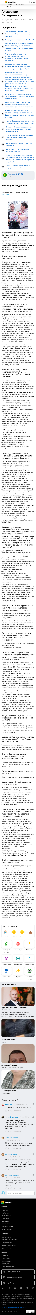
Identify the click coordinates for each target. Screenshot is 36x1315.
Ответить (17, 1111)
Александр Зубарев (8, 1039)
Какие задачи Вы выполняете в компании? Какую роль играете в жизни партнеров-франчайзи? (17, 66)
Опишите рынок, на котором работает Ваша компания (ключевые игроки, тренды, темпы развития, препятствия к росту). (19, 47)
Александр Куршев (8, 1091)
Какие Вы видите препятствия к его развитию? (19, 144)
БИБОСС (12, 2)
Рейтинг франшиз (29, 978)
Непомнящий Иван (12, 1138)
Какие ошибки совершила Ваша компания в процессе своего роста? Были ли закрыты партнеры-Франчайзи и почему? (19, 114)
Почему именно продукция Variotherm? (19, 40)
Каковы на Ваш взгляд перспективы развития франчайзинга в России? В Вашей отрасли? (19, 129)
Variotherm (5, 194)
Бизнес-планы (29, 964)
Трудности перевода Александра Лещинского (13, 1009)
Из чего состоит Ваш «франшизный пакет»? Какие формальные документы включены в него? (19, 96)
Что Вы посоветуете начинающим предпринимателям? (18, 167)
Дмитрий (8, 1104)
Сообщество (6, 977)
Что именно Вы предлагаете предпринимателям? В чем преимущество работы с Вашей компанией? (17, 57)
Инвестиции (18, 964)
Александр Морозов (9, 1065)
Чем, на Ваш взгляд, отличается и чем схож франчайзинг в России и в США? (20, 122)
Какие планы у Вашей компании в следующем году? (17, 150)
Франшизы (29, 950)
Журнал (18, 977)
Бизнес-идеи (18, 950)
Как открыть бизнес (6, 951)
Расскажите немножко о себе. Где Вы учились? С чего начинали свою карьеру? (18, 34)
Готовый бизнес (6, 964)
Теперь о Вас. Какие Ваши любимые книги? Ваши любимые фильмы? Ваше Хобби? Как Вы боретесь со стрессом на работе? (20, 158)
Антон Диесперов (11, 1117)
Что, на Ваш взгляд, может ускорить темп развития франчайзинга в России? (19, 137)
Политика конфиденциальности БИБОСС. (14, 1307)
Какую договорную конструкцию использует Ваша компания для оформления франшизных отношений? (19, 104)
